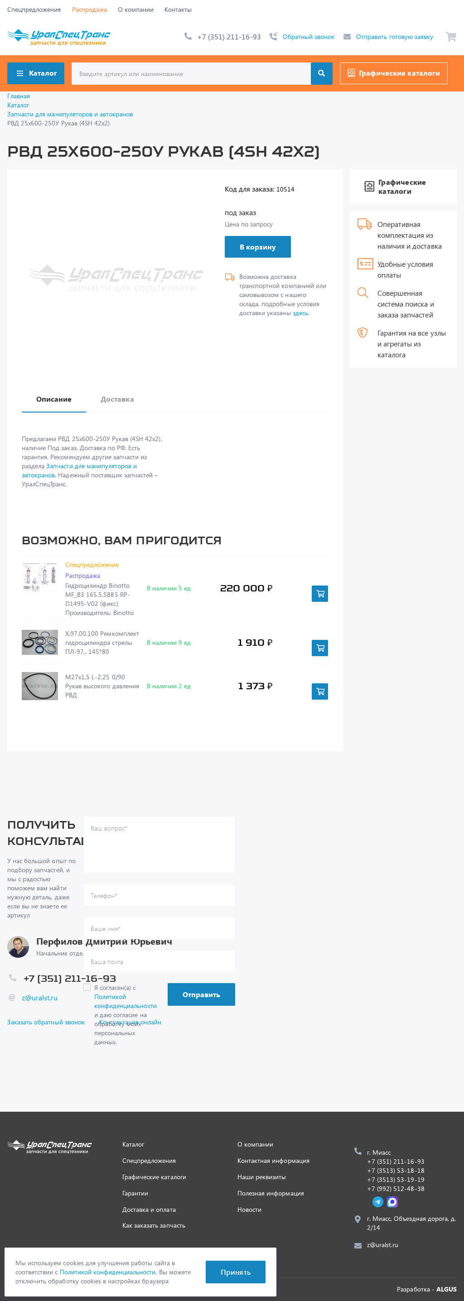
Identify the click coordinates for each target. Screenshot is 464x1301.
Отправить (201, 994)
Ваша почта (107, 961)
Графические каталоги (399, 72)
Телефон (104, 895)
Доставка (117, 398)
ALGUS (446, 1289)
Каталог (43, 72)
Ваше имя (106, 928)
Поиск (322, 73)
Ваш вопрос (109, 828)
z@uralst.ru (40, 997)
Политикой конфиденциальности (125, 1001)
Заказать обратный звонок (46, 1022)
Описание (54, 398)
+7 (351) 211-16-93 (229, 36)
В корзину (258, 246)
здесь (300, 312)
